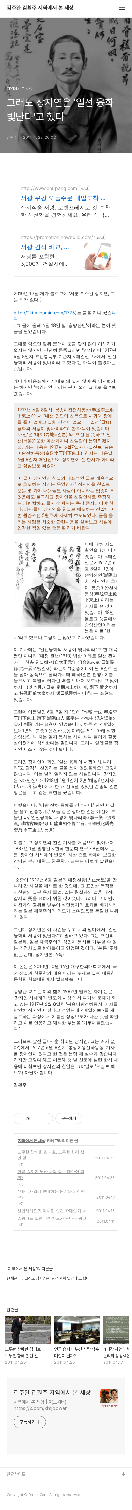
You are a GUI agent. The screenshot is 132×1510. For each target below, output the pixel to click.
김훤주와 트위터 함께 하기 (29, 1496)
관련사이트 (16, 1474)
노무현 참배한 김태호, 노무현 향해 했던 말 (50, 1154)
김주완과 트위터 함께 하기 (29, 1485)
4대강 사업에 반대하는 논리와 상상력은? (51, 1194)
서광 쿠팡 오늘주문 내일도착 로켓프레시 (64, 198)
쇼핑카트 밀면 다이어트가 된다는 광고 (51, 1218)
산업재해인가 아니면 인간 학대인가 (49, 1210)
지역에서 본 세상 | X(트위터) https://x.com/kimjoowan (41, 1405)
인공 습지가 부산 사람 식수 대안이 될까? (50, 1174)
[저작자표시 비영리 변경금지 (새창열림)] (91, 1118)
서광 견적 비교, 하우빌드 (45, 247)
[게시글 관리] (45, 1118)
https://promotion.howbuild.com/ (57, 237)
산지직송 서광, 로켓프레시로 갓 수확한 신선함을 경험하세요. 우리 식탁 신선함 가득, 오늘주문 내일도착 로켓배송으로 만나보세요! (65, 211)
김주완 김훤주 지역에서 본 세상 (40, 8)
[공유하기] (37, 1118)
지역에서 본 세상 (31, 1140)
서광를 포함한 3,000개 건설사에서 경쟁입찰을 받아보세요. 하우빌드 (45, 260)
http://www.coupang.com (49, 188)
